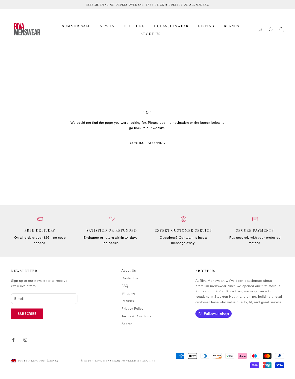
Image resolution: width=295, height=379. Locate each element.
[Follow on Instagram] (25, 340)
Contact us (130, 278)
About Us (151, 33)
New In (107, 26)
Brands (231, 26)
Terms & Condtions (136, 316)
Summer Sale (76, 26)
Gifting (206, 26)
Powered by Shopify (138, 360)
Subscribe (27, 313)
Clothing (134, 26)
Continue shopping (147, 143)
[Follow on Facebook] (13, 340)
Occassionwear (171, 26)
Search (127, 324)
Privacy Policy (132, 308)
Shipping (128, 293)
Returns (127, 301)
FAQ (124, 286)
